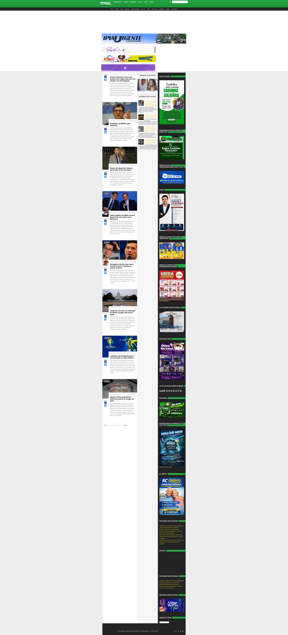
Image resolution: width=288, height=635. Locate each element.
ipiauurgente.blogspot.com (117, 74)
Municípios (133, 2)
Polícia (112, 9)
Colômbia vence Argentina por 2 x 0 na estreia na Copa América (122, 357)
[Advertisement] (144, 21)
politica (107, 104)
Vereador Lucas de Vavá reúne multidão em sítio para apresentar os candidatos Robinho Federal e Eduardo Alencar (151, 103)
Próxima (125, 425)
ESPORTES (127, 9)
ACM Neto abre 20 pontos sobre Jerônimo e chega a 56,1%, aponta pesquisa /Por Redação (151, 141)
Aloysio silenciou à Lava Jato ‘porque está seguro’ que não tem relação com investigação (122, 79)
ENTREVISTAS (154, 9)
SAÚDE (148, 9)
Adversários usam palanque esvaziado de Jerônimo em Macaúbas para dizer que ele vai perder (150, 129)
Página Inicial (117, 2)
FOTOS (121, 9)
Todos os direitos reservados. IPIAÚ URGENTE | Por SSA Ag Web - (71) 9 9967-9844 (137, 631)
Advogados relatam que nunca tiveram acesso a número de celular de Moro (122, 266)
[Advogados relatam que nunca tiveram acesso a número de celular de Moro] (119, 253)
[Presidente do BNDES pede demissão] (119, 113)
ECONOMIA (161, 9)
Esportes (107, 338)
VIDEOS (116, 9)
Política (126, 2)
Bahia (140, 2)
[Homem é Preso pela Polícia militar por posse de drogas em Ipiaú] (119, 388)
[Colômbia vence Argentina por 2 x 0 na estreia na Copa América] (119, 346)
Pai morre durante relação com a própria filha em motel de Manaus (151, 116)
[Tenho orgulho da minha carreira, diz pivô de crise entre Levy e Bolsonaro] (119, 204)
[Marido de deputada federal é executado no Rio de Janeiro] (119, 158)
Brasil (145, 2)
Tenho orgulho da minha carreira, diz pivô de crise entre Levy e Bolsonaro (122, 217)
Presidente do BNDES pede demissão (120, 124)
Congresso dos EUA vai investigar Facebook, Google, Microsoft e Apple (122, 313)
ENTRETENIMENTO (135, 9)
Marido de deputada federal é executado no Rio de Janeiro (121, 169)
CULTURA (143, 9)
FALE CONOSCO (174, 9)
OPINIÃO (168, 9)
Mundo (152, 2)
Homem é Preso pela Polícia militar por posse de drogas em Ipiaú (122, 399)
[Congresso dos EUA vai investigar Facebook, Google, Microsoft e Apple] (119, 300)
